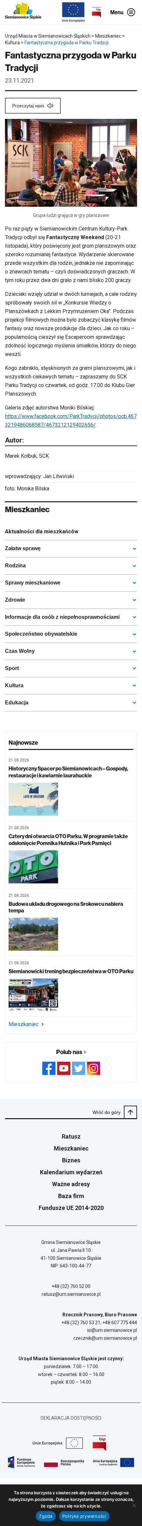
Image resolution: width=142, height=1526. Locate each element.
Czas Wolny (20, 651)
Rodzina (15, 565)
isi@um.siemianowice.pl (112, 1330)
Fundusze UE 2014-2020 (71, 1207)
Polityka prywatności (84, 1516)
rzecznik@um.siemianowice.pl (105, 1338)
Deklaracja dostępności (71, 1418)
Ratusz (71, 1136)
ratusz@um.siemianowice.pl (71, 1294)
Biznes (71, 1160)
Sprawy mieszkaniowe (32, 583)
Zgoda (45, 1516)
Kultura (14, 685)
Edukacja (16, 702)
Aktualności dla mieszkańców (41, 531)
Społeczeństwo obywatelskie (41, 634)
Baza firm (71, 1195)
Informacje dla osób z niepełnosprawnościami (62, 617)
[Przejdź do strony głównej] (23, 12)
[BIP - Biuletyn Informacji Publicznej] (96, 12)
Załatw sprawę (23, 548)
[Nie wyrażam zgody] (133, 1505)
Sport (12, 668)
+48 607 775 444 (119, 1322)
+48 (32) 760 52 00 (71, 1286)
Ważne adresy (71, 1184)
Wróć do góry (106, 1112)
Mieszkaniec (23, 1024)
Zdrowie (15, 600)
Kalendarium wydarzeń (71, 1172)
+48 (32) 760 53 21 (80, 1322)
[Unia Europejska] (73, 12)
